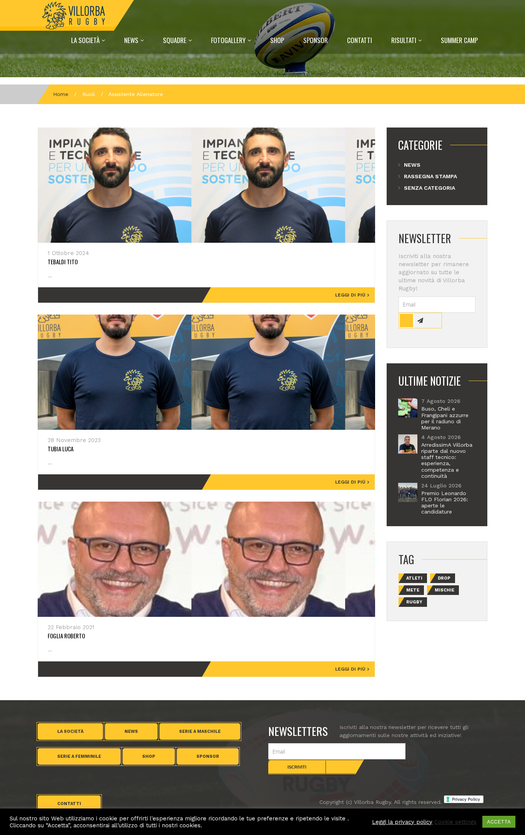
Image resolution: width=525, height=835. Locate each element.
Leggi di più (350, 295)
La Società (85, 40)
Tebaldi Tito (63, 261)
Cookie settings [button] (455, 821)
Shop (277, 40)
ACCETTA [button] (499, 822)
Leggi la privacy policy (402, 821)
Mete (412, 590)
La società (70, 731)
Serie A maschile (200, 731)
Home (60, 94)
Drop (444, 578)
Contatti (359, 40)
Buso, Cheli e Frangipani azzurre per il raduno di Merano (445, 418)
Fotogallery (228, 40)
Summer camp (459, 40)
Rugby (414, 602)
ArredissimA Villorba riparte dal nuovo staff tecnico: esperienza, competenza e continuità (446, 460)
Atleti (414, 578)
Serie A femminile (79, 756)
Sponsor (315, 40)
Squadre (174, 40)
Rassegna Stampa (430, 176)
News (131, 40)
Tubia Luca (60, 448)
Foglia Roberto (66, 635)
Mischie (444, 590)
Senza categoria (429, 188)
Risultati (403, 40)
